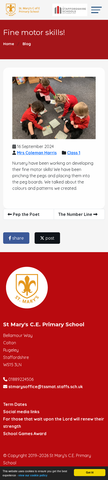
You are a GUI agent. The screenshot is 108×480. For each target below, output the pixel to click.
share (17, 238)
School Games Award (24, 433)
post (49, 238)
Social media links (21, 411)
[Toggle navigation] (96, 10)
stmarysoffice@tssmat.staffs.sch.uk (45, 386)
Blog (27, 44)
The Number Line (75, 214)
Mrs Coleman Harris (37, 152)
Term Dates (15, 404)
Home (8, 44)
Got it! (90, 472)
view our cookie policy (32, 475)
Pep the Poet (26, 214)
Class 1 (73, 152)
